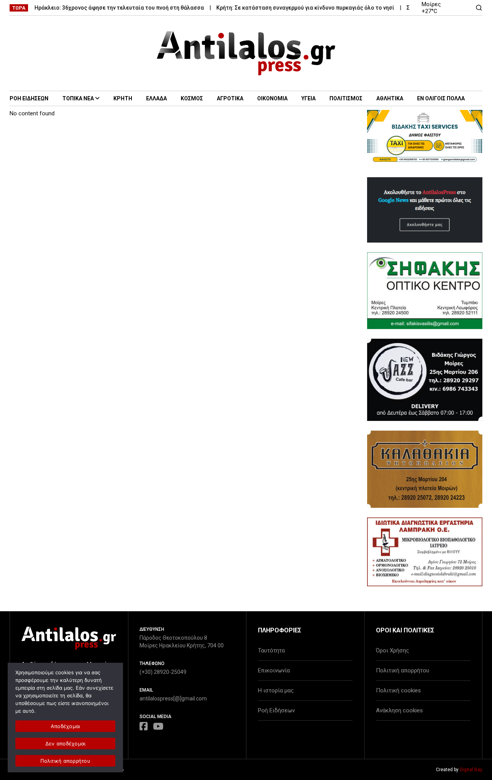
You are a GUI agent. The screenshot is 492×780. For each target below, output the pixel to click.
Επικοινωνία (274, 670)
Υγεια (308, 98)
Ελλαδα (156, 98)
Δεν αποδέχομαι (65, 743)
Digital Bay (471, 769)
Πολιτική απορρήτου (402, 670)
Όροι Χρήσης (392, 650)
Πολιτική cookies (398, 690)
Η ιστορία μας (276, 690)
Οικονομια (272, 98)
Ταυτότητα (271, 650)
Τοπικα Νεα (78, 98)
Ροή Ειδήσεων (276, 710)
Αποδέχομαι (65, 726)
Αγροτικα (230, 98)
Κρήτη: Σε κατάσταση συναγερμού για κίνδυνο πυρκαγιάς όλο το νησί (296, 8)
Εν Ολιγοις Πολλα (441, 98)
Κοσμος (192, 98)
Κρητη (122, 98)
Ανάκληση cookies (399, 710)
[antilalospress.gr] (246, 53)
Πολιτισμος (345, 98)
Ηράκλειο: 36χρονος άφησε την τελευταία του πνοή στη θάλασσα (110, 8)
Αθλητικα (389, 98)
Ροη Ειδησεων (29, 98)
